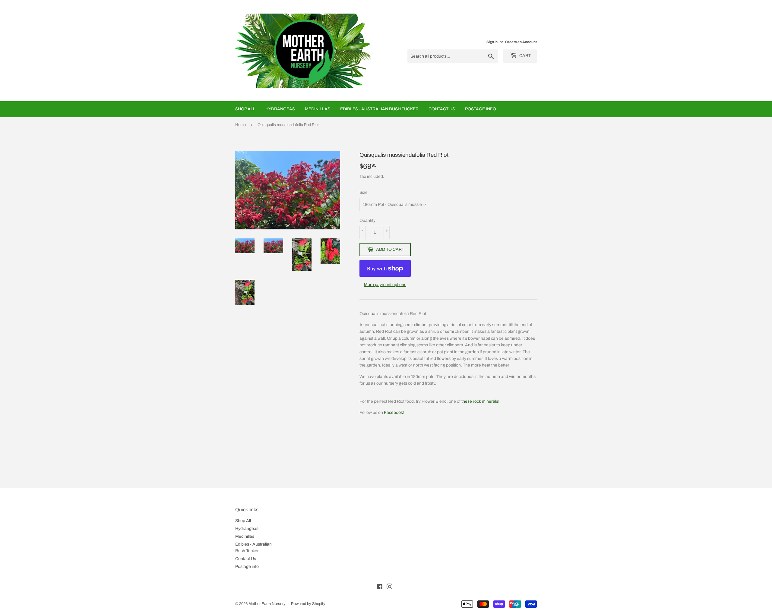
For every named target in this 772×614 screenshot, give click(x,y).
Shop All (245, 109)
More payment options (385, 284)
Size (363, 192)
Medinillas (317, 109)
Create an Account (521, 42)
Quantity (367, 220)
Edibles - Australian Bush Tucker (379, 109)
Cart (524, 55)
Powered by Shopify (308, 604)
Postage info (480, 109)
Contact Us (442, 109)
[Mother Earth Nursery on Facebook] (379, 587)
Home (240, 125)
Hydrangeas (280, 109)
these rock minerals (479, 401)
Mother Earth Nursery (267, 604)
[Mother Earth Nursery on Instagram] (390, 587)
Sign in (492, 42)
